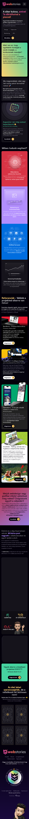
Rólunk (12, 755)
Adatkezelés (16, 789)
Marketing (7, 33)
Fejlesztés (14, 29)
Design (6, 29)
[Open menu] (24, 4)
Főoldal (7, 755)
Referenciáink (11, 757)
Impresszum (24, 789)
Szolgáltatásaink (20, 755)
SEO (14, 33)
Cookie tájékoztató (6, 789)
